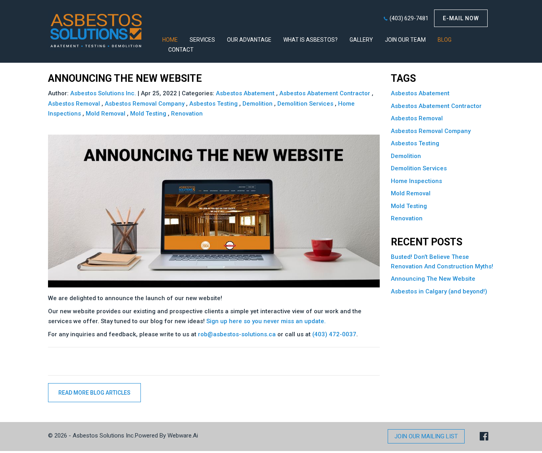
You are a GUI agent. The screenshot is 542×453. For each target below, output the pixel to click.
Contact (181, 49)
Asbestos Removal (74, 103)
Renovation (187, 113)
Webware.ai (182, 435)
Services (202, 40)
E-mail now (461, 18)
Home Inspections (416, 181)
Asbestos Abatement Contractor (324, 93)
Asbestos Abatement (245, 93)
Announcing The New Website (433, 278)
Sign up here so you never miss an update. (266, 321)
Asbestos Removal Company (145, 103)
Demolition (257, 103)
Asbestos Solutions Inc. (104, 435)
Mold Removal (105, 113)
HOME (170, 40)
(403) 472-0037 (334, 334)
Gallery (361, 40)
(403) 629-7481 (409, 18)
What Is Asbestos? (310, 40)
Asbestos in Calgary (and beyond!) (439, 291)
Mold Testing (148, 113)
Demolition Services (305, 103)
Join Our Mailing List (426, 436)
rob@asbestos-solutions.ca (237, 334)
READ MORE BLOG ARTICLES (94, 392)
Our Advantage (249, 40)
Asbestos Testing (213, 103)
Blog (445, 40)
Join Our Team (405, 40)
